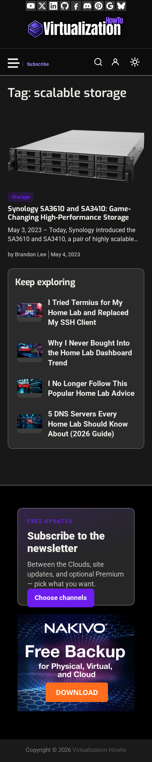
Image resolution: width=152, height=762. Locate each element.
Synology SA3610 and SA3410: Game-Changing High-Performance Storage (69, 213)
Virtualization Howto (99, 749)
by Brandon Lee (27, 254)
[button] (98, 62)
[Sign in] (115, 62)
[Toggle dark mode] (134, 62)
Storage (21, 197)
